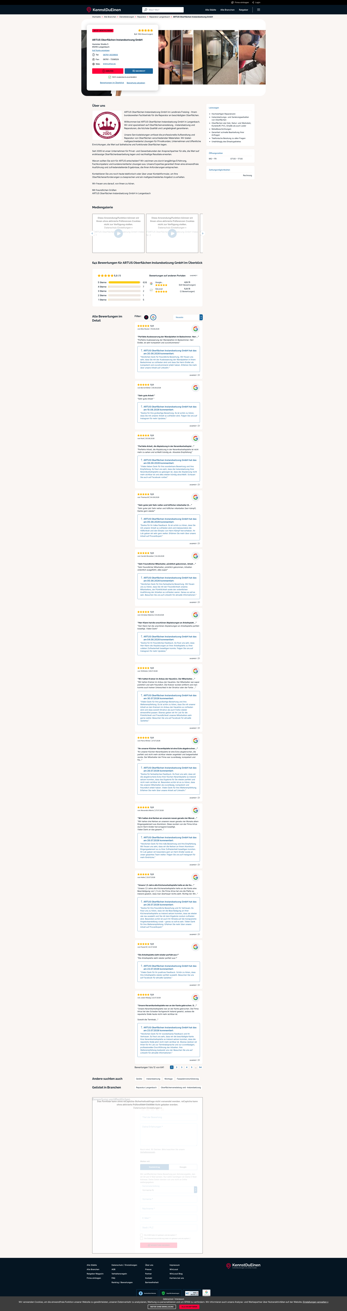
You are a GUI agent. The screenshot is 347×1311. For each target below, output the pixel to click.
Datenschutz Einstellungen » (118, 227)
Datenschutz (117, 1265)
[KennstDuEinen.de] (104, 9)
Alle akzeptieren (189, 1307)
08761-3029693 (110, 55)
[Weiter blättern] (202, 233)
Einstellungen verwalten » (315, 1302)
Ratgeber (243, 9)
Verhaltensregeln (119, 1274)
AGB (113, 1269)
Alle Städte (210, 9)
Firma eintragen (94, 1278)
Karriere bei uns (177, 1278)
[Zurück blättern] (92, 233)
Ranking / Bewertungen (122, 1282)
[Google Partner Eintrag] (206, 1293)
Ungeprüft (193, 275)
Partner (148, 1274)
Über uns (149, 1265)
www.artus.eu (109, 63)
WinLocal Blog (176, 1274)
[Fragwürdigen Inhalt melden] (198, 375)
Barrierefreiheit (152, 1282)
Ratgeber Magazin (95, 1274)
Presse (148, 1269)
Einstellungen (131, 1265)
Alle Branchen (227, 9)
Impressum (175, 1265)
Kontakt (148, 1278)
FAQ (113, 1278)
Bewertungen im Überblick (112, 82)
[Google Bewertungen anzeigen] (153, 317)
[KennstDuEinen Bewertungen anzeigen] (146, 317)
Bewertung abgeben (136, 83)
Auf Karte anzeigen (101, 50)
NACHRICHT (140, 71)
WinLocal (174, 1269)
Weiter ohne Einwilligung (162, 1307)
